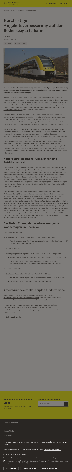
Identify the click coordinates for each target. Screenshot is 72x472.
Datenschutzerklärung (52, 449)
